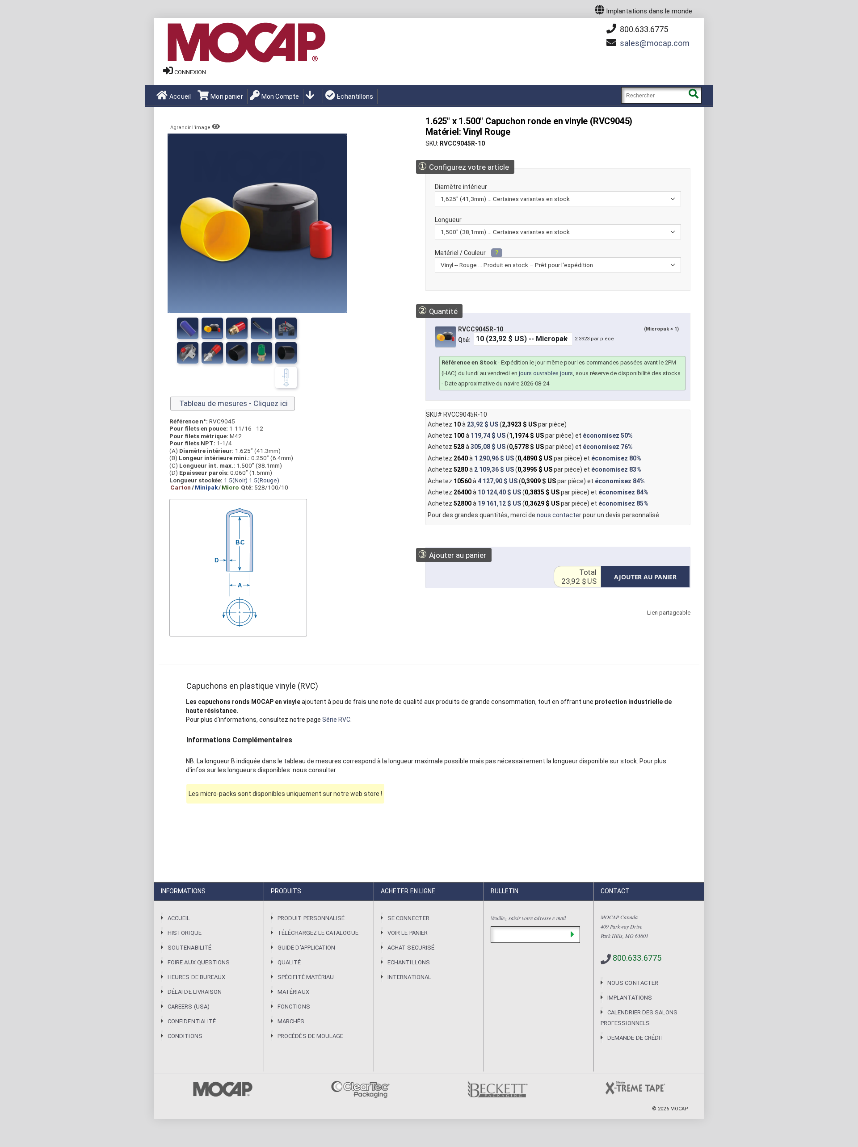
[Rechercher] (693, 95)
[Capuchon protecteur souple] (212, 328)
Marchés (291, 1021)
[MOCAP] (245, 43)
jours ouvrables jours (546, 373)
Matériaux (293, 991)
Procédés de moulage (310, 1036)
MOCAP (679, 1109)
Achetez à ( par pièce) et (530, 435)
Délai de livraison (195, 991)
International (409, 977)
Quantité (437, 311)
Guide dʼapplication (306, 947)
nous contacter (559, 515)
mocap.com (655, 43)
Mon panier (226, 96)
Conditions (185, 1036)
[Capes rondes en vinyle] (237, 328)
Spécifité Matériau (306, 977)
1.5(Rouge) (264, 480)
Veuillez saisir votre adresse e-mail (528, 917)
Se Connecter (408, 918)
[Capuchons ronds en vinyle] (187, 328)
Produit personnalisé (311, 918)
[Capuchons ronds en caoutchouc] (261, 328)
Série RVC (336, 719)
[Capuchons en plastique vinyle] (286, 353)
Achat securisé (410, 947)
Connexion (190, 72)
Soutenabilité (189, 947)
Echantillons (355, 96)
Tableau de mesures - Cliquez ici (232, 403)
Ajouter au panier (452, 554)
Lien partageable (655, 621)
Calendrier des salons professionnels (639, 1017)
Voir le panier (407, 932)
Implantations (629, 997)
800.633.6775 (643, 29)
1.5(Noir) (236, 480)
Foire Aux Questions (199, 962)
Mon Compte (280, 96)
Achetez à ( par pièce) (497, 424)
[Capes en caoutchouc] (286, 328)
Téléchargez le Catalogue (318, 932)
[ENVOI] (572, 934)
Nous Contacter (632, 983)
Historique (185, 932)
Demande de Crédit (635, 1037)
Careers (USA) (189, 1006)
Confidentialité (192, 1021)
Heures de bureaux (196, 977)
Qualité (289, 962)
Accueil (180, 96)
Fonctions (294, 1006)
